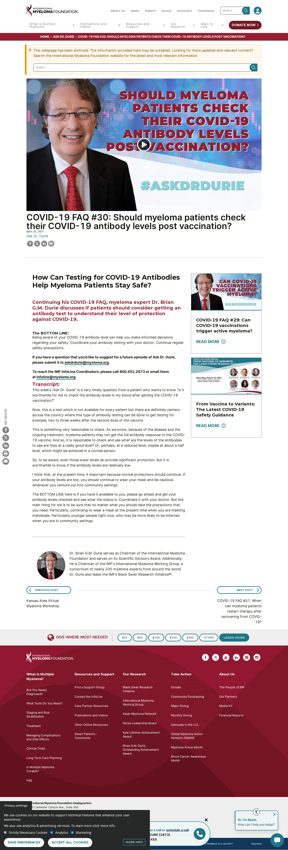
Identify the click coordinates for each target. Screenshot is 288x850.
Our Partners (228, 696)
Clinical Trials (35, 748)
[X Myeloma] (6, 437)
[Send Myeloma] (6, 461)
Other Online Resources (91, 725)
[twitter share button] (37, 243)
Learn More (234, 637)
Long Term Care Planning (44, 758)
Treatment (33, 726)
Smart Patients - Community (86, 736)
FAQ (29, 780)
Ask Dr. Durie (63, 36)
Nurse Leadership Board (140, 723)
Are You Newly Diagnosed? (36, 692)
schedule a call (177, 830)
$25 (124, 637)
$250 (190, 637)
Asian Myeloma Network (139, 714)
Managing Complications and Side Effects (43, 737)
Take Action (181, 674)
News (135, 10)
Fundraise (206, 10)
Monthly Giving (181, 715)
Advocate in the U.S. (185, 725)
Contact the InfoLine (89, 696)
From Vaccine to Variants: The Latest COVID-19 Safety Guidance (225, 409)
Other (209, 637)
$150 (173, 637)
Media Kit (225, 706)
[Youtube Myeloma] (226, 657)
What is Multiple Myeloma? (40, 676)
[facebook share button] (30, 243)
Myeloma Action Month (187, 747)
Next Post (245, 590)
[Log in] (258, 11)
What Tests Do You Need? (44, 703)
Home (44, 36)
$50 (140, 637)
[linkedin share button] (44, 243)
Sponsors (256, 843)
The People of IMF (232, 687)
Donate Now (244, 25)
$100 (156, 637)
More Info (134, 842)
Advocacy (184, 10)
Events (150, 10)
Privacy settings (16, 805)
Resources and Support (137, 25)
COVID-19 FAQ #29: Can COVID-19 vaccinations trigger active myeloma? (224, 325)
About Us (118, 10)
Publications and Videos (93, 25)
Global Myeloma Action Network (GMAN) (187, 736)
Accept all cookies (70, 842)
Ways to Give (207, 25)
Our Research (178, 25)
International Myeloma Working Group (138, 702)
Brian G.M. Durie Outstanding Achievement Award (141, 749)
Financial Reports (231, 715)
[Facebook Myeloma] (6, 430)
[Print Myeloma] (6, 453)
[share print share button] (51, 243)
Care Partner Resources (91, 706)
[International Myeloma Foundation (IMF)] (65, 10)
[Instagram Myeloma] (257, 657)
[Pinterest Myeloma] (246, 657)
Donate (176, 687)
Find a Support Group (90, 687)
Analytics (61, 832)
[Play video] (144, 145)
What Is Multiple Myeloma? (42, 25)
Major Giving (180, 706)
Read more (207, 341)
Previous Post (46, 590)
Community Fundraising (187, 696)
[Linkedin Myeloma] (6, 445)
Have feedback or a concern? (216, 843)
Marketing (83, 832)
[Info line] (200, 834)
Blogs (166, 10)
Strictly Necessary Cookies (28, 832)
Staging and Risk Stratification (38, 714)
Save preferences (24, 842)
